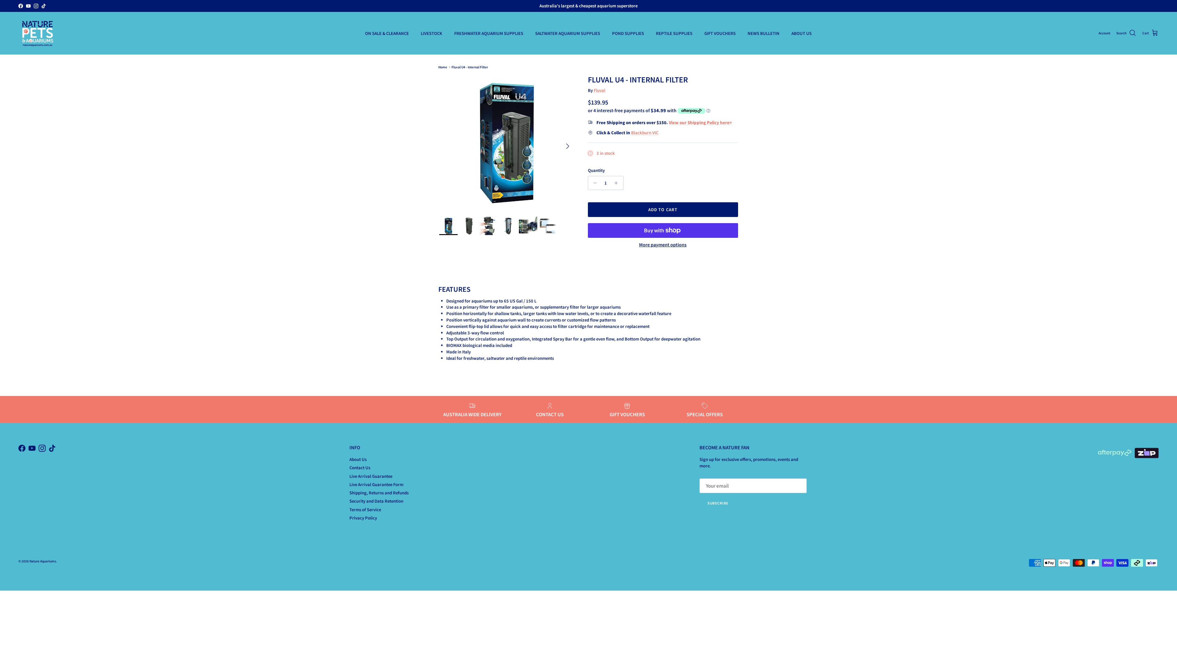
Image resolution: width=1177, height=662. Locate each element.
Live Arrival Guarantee (370, 476)
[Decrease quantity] (593, 183)
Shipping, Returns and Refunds (379, 493)
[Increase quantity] (617, 183)
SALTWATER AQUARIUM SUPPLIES (567, 33)
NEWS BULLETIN (763, 33)
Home (442, 67)
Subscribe (718, 502)
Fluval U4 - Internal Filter (469, 67)
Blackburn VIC (644, 132)
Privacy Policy (363, 518)
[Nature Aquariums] (37, 33)
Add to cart (662, 209)
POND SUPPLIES (628, 33)
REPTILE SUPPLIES (674, 33)
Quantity (596, 170)
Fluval (599, 90)
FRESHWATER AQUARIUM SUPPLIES (488, 33)
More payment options (663, 244)
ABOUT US (801, 33)
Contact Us (359, 467)
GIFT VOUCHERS (720, 33)
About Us (358, 459)
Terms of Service (365, 509)
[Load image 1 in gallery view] (506, 143)
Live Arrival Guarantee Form (376, 484)
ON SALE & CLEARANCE (387, 33)
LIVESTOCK (431, 33)
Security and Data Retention (376, 501)
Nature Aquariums (42, 561)
